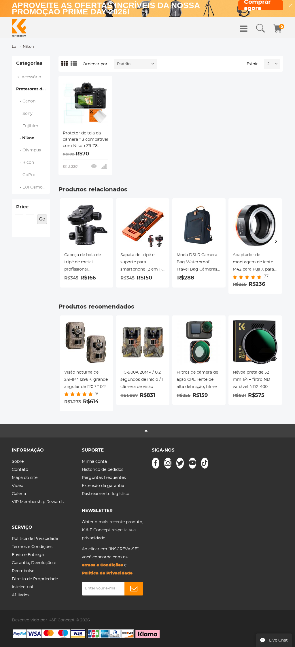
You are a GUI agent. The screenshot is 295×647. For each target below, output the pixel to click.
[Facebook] (155, 463)
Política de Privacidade (35, 539)
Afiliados (20, 595)
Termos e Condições (32, 547)
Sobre (18, 462)
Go (42, 219)
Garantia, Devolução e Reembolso (34, 567)
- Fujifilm (27, 126)
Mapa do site (24, 478)
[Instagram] (168, 463)
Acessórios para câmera (35, 77)
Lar (15, 47)
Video (17, 486)
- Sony (24, 114)
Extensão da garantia (103, 486)
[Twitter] (180, 463)
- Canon (25, 101)
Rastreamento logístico (105, 494)
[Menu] (244, 28)
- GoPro (25, 175)
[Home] (19, 28)
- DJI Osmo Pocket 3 (33, 187)
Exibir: (253, 64)
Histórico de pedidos (102, 470)
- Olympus (28, 150)
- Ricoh (25, 163)
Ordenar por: (95, 64)
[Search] (260, 28)
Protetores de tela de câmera (33, 89)
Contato (20, 470)
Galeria (19, 494)
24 (269, 64)
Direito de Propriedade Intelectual (35, 583)
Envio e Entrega (28, 555)
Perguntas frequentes (104, 478)
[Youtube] (192, 463)
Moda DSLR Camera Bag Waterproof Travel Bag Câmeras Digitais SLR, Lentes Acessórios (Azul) (197, 263)
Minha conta (94, 462)
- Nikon (25, 138)
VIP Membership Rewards (38, 502)
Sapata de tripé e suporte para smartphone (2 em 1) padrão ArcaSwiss (141, 263)
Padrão (124, 64)
